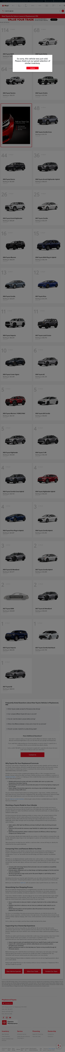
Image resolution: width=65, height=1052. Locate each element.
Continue (32, 68)
